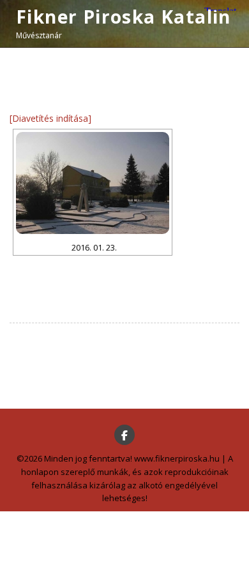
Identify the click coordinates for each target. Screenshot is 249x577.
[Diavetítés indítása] (50, 118)
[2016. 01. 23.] (92, 183)
